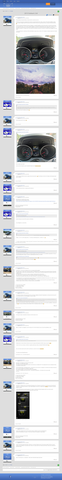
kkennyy (7, 16)
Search (11, 1)
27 (9, 11)
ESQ (41, 478)
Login (14, 1)
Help (7, 1)
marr (7, 267)
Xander (7, 195)
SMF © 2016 (46, 476)
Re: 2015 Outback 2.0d (20, 17)
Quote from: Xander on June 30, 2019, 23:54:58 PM (22, 249)
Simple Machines (50, 476)
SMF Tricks (51, 477)
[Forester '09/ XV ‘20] (7, 205)
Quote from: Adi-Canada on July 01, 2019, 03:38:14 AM (22, 256)
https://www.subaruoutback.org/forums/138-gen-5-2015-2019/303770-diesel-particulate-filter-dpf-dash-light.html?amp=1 (36, 201)
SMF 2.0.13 (42, 476)
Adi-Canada (7, 229)
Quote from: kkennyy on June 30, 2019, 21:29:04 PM (22, 104)
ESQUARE (44, 478)
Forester (7, 311)
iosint (7, 454)
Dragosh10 (7, 101)
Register (18, 1)
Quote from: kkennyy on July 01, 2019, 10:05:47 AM (22, 339)
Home (4, 1)
